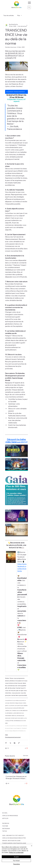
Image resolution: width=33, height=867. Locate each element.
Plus (18, 15)
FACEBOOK (5, 823)
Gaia (6, 734)
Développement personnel (13, 737)
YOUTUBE (5, 826)
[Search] (29, 7)
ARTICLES (5, 818)
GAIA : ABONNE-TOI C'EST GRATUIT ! (13, 835)
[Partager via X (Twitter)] (10, 743)
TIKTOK (4, 831)
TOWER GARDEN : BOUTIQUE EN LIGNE (14, 843)
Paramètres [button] (16, 864)
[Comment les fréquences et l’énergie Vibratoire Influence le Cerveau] (17, 766)
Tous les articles (8, 15)
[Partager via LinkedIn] (14, 743)
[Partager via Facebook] (6, 743)
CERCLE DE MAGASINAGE (10, 815)
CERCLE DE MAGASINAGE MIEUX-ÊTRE (14, 838)
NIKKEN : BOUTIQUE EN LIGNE (11, 840)
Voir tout (25, 755)
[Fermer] (30, 847)
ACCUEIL (4, 813)
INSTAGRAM (6, 828)
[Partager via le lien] (19, 743)
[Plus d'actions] (27, 25)
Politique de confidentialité (16, 852)
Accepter (16, 857)
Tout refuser (16, 860)
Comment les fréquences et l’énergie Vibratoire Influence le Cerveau (16, 777)
